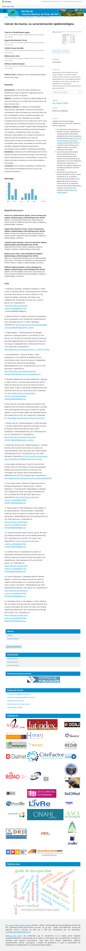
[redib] (70, 749)
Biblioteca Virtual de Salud (72, 1)
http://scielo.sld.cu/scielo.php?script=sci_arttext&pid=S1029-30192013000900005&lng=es (16, 593)
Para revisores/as (13, 665)
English (9, 635)
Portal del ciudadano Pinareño (18, 694)
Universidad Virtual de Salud (51, 1)
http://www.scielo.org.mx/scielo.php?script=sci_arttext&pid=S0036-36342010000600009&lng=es (19, 396)
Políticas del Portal (14, 936)
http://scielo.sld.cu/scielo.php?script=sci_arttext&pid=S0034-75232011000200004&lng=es (21, 500)
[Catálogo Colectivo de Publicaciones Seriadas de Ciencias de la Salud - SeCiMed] (72, 795)
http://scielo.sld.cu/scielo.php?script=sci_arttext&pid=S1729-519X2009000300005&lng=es (16, 568)
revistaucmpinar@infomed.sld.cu (18, 932)
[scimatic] (46, 781)
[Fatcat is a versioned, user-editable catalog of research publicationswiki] (72, 787)
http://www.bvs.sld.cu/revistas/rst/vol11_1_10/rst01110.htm (26, 349)
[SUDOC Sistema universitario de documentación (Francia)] (71, 776)
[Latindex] (42, 729)
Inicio (6, 17)
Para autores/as (12, 662)
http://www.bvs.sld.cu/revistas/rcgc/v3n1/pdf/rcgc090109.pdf (27, 478)
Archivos (14, 17)
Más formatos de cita (61, 92)
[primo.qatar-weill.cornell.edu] (45, 835)
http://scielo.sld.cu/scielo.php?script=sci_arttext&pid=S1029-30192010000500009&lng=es (16, 525)
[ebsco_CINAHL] (45, 820)
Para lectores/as (12, 659)
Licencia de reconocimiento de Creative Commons (69, 140)
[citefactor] (45, 761)
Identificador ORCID (14, 707)
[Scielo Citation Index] (16, 738)
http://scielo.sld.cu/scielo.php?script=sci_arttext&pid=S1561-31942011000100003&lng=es (21, 544)
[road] (16, 778)
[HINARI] (35, 738)
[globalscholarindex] (34, 781)
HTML (58, 51)
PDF (66, 51)
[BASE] (35, 747)
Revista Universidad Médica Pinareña (21, 697)
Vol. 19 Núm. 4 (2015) (26, 17)
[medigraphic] (16, 748)
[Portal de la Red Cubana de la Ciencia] (15, 805)
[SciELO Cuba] (16, 730)
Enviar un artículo (13, 646)
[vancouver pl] (16, 854)
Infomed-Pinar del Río (15, 701)
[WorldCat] (72, 737)
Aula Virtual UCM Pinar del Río (18, 704)
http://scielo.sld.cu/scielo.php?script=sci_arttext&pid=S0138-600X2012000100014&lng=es (16, 618)
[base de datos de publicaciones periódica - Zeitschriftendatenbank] (41, 797)
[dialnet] (16, 761)
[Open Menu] (4, 11)
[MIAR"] (69, 804)
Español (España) (13, 639)
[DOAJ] (72, 727)
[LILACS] (70, 759)
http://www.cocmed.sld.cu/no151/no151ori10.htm (26, 418)
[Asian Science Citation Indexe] (72, 817)
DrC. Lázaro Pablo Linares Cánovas (19, 925)
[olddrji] (16, 838)
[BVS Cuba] (11, 795)
